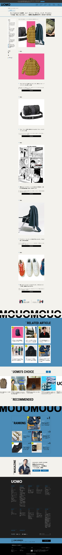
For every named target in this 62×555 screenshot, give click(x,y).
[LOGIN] (58, 4)
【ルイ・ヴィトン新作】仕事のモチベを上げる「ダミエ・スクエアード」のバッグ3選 (12, 29)
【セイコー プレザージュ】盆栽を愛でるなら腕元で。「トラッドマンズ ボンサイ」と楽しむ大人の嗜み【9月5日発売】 (46, 448)
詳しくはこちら (42, 1)
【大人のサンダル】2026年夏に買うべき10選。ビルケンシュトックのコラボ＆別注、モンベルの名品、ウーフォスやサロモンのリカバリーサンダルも (28, 393)
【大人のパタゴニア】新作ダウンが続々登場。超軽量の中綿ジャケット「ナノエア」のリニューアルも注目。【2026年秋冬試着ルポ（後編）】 (44, 360)
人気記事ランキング (12, 10)
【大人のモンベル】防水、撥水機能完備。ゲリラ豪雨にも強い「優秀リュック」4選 (17, 340)
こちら (45, 551)
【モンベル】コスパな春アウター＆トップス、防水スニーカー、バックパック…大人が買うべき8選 (12, 24)
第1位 (9, 21)
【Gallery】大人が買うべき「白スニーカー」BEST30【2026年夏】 (26, 437)
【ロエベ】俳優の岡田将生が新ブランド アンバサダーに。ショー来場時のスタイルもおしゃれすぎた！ (44, 341)
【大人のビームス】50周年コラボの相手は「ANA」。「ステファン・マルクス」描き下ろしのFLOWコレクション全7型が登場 (31, 341)
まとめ (13, 339)
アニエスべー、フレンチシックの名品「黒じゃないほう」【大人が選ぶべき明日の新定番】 (12, 40)
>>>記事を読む (31, 90)
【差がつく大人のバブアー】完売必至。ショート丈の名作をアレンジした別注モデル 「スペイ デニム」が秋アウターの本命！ (31, 360)
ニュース (27, 339)
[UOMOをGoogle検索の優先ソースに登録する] (10, 58)
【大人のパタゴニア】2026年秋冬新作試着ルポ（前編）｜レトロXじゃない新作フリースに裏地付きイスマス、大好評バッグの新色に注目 (46, 437)
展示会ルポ (43, 421)
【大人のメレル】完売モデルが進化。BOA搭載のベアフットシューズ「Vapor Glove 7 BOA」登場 (26, 448)
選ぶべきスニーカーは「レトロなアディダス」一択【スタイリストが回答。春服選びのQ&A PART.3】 (12, 46)
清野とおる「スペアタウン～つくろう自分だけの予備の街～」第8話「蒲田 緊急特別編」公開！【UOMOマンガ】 (12, 35)
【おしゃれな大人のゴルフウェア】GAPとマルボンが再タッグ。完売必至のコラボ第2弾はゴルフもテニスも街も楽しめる (17, 360)
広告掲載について (12, 551)
